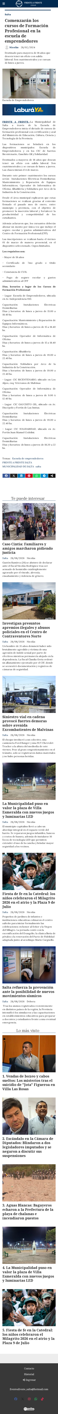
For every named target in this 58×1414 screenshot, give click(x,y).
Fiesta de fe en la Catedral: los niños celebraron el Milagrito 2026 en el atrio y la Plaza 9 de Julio (28, 900)
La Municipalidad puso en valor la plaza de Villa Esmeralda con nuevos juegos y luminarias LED (28, 810)
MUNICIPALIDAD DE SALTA (18, 466)
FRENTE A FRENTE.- (16, 121)
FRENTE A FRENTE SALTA (17, 462)
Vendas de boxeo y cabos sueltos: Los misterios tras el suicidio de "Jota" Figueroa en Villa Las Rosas (28, 1082)
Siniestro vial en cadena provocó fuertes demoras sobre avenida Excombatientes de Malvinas (27, 723)
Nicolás (13, 47)
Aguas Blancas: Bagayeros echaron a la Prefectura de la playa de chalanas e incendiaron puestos (27, 1211)
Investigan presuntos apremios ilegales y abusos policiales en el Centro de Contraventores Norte (26, 629)
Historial (29, 1374)
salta (38, 466)
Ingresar (30, 1380)
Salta (8, 14)
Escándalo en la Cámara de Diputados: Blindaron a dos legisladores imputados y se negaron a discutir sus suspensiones (27, 1147)
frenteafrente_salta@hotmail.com (29, 1389)
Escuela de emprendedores (27, 458)
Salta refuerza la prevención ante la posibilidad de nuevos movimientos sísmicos (28, 991)
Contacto (29, 1368)
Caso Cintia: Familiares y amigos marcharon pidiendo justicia (27, 548)
